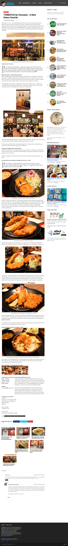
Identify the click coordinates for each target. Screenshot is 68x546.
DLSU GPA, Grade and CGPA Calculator (62, 24)
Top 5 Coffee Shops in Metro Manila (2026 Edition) (61, 76)
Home (20, 3)
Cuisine (34, 3)
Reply (7, 480)
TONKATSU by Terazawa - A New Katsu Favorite (9, 464)
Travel (40, 3)
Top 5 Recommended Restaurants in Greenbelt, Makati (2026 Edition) (61, 59)
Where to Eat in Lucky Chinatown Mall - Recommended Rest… (6, 438)
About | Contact (48, 3)
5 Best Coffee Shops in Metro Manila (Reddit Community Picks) (61, 67)
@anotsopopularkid (5, 536)
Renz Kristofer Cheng (13, 484)
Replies (7, 482)
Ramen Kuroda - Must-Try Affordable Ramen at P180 (38, 437)
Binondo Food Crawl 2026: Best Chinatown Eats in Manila (61, 33)
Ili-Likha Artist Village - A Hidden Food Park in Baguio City (62, 85)
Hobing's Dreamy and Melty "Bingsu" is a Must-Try (23, 437)
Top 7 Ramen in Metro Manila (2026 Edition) (61, 102)
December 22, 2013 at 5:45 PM (39, 484)
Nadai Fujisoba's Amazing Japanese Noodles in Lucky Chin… (21, 451)
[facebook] (64, 544)
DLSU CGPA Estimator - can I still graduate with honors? (61, 93)
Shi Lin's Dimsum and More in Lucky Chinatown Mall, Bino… (36, 451)
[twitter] (63, 3)
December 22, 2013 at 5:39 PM (39, 474)
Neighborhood (26, 3)
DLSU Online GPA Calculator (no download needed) (61, 41)
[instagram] (61, 3)
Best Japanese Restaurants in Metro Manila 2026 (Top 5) (62, 50)
